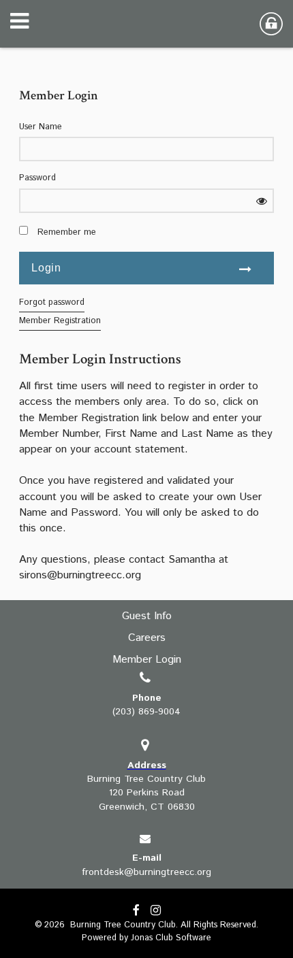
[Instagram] (155, 911)
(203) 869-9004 (146, 711)
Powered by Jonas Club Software (146, 937)
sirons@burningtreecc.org (80, 575)
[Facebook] (136, 911)
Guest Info (147, 616)
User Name (40, 127)
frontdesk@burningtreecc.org (146, 872)
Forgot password (51, 302)
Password (37, 178)
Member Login (146, 659)
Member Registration (60, 320)
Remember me (66, 233)
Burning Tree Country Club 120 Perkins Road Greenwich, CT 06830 (146, 793)
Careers (147, 638)
